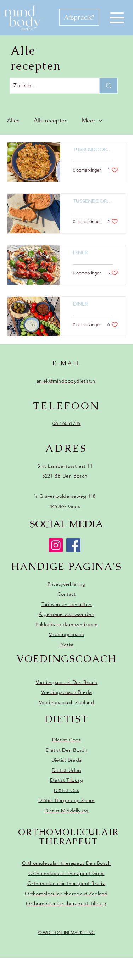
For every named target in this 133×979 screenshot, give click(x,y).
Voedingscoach (66, 634)
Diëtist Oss (66, 790)
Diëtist (66, 644)
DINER (80, 253)
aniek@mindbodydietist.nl (66, 381)
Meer (88, 120)
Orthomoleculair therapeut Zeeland (66, 893)
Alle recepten (51, 120)
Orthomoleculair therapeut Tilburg (66, 903)
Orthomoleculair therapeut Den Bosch (66, 863)
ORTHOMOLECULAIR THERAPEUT (68, 837)
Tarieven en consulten (66, 604)
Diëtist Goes (66, 739)
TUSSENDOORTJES (93, 149)
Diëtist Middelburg (66, 810)
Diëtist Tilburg (66, 780)
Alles (13, 120)
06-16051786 (66, 423)
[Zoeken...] (108, 85)
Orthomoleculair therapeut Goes (66, 873)
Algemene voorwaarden (66, 614)
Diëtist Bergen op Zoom (66, 800)
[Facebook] (73, 545)
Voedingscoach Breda (66, 692)
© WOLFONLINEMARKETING (66, 932)
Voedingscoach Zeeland (66, 702)
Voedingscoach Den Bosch (67, 682)
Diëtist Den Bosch (66, 750)
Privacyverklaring (67, 584)
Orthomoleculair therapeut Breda (66, 883)
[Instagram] (56, 545)
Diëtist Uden (66, 770)
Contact (66, 594)
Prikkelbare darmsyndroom (66, 624)
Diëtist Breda (66, 760)
